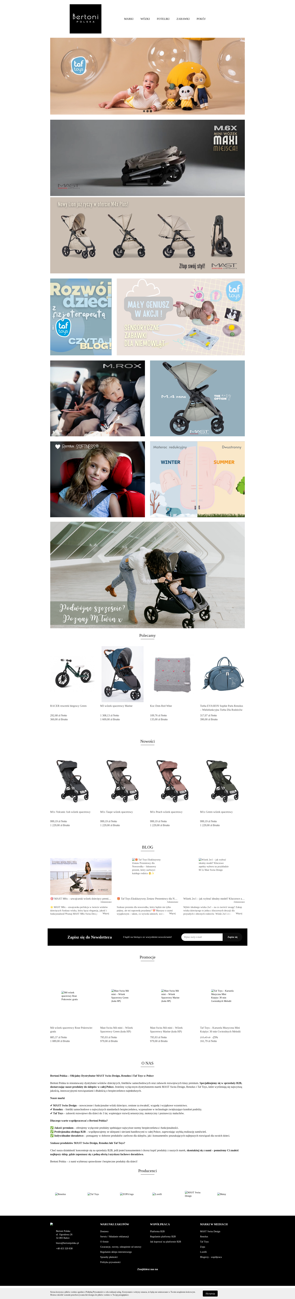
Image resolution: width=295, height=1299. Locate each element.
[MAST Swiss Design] (164, 1194)
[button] (114, 1224)
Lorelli (203, 1252)
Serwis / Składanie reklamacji (114, 1236)
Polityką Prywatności (94, 1292)
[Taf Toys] (66, 1194)
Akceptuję (210, 1293)
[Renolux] (228, 1194)
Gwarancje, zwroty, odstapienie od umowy (120, 1247)
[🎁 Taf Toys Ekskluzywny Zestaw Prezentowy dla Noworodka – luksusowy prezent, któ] (147, 876)
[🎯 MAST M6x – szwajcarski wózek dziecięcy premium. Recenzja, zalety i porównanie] (81, 876)
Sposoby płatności (109, 1257)
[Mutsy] (196, 1194)
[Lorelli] (131, 1194)
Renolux (204, 1236)
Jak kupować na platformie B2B (165, 1241)
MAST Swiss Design (210, 1231)
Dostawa (104, 1231)
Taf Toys (204, 1241)
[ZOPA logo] (99, 1194)
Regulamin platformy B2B (163, 1236)
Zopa (202, 1247)
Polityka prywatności (110, 1262)
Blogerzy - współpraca (211, 1257)
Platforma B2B (157, 1231)
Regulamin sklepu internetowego (116, 1252)
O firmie (104, 1241)
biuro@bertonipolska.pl (67, 1243)
